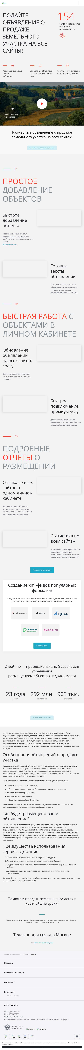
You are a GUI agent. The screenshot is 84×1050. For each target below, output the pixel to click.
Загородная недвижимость (50, 922)
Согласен (42, 1047)
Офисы (36, 922)
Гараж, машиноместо (37, 920)
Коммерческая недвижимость (57, 920)
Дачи (20, 920)
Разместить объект (42, 570)
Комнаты (73, 920)
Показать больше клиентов (42, 718)
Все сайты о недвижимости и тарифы (42, 148)
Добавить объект (10, 244)
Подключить (42, 645)
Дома (26, 920)
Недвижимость (11, 920)
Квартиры (28, 922)
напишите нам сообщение (43, 943)
